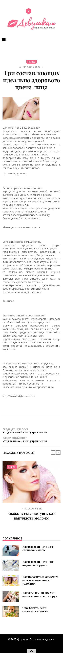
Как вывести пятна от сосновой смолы (37, 548)
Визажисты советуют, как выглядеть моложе (31, 516)
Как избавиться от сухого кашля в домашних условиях (40, 580)
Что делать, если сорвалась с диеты (35, 609)
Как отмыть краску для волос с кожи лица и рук (39, 594)
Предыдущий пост (25, 431)
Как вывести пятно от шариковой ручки (37, 563)
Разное (31, 61)
